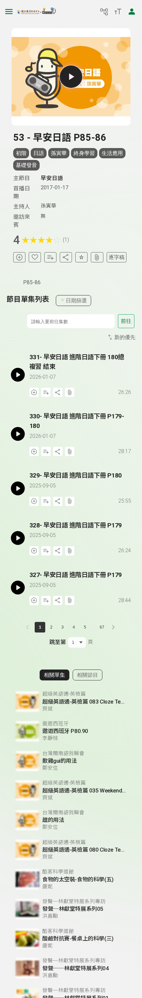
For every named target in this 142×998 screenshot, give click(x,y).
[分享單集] (66, 257)
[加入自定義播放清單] (46, 392)
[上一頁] (28, 627)
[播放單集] (71, 76)
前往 (126, 321)
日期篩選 (76, 300)
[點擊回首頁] (36, 12)
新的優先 (124, 337)
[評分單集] (81, 257)
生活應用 (112, 153)
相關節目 (87, 675)
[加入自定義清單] (50, 257)
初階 (21, 153)
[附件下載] (97, 257)
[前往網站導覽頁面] (104, 11)
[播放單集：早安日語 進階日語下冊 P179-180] (18, 434)
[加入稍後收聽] (19, 257)
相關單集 (54, 675)
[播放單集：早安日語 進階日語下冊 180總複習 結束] (18, 375)
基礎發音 (26, 165)
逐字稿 (116, 257)
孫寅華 (59, 153)
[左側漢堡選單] (9, 12)
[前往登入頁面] (132, 11)
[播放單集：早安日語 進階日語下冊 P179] (18, 538)
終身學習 (84, 153)
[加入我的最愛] (35, 257)
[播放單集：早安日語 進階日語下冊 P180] (18, 488)
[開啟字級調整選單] (118, 11)
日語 (38, 153)
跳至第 (57, 642)
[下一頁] (113, 627)
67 (102, 627)
